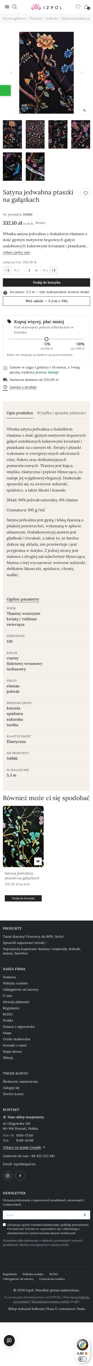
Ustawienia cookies (52, 1279)
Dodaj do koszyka (46, 282)
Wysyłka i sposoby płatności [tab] (61, 413)
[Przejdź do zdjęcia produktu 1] (12, 134)
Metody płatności (16, 1002)
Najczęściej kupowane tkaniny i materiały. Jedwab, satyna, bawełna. (42, 951)
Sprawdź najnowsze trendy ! (24, 943)
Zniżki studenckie (17, 1039)
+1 (53, 270)
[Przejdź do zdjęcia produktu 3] (57, 134)
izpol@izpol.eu (25, 1164)
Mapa (7, 1033)
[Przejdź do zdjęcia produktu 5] (12, 166)
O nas (7, 995)
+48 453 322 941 (42, 1156)
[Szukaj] (14, 6)
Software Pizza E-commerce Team (58, 1309)
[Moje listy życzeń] (78, 6)
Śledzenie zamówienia (20, 1081)
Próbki (8, 1020)
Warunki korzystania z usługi (50, 1301)
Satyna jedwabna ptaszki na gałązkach (22, 875)
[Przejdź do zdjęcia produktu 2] (35, 134)
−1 (7, 270)
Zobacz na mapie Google (22, 1147)
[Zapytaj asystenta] (9, 1340)
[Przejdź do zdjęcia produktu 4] (80, 134)
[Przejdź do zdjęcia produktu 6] (35, 166)
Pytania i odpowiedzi (19, 1026)
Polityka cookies (15, 983)
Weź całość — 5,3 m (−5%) (47, 301)
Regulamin (11, 1008)
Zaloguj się (11, 1088)
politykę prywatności (74, 1224)
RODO (8, 1014)
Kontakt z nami (15, 1045)
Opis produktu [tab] (20, 413)
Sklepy (8, 1058)
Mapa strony (12, 1051)
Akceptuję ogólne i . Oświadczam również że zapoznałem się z (48, 1229)
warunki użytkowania (45, 1224)
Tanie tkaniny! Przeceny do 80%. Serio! (33, 936)
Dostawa (9, 977)
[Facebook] (20, 1175)
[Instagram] (7, 1175)
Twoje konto (15, 1073)
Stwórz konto (13, 1094)
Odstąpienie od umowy (20, 989)
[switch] (82, 1359)
